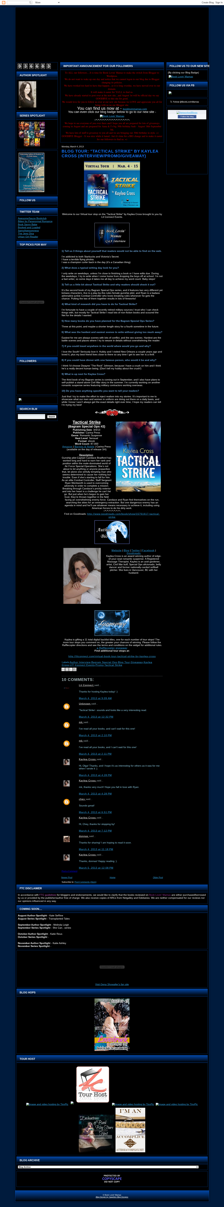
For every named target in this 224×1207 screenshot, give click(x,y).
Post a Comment (69, 871)
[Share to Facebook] (74, 669)
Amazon (67, 446)
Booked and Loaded (29, 227)
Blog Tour (124, 662)
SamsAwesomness (28, 230)
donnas (84, 836)
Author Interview (80, 662)
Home (112, 877)
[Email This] (63, 669)
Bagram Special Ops (104, 662)
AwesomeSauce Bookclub (32, 218)
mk (81, 722)
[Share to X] (71, 669)
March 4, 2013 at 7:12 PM (95, 830)
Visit (112, 984)
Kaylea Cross (88, 759)
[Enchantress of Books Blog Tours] (96, 1152)
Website (116, 550)
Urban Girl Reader (28, 236)
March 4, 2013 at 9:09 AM (95, 698)
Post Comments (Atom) (85, 882)
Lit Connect (86, 685)
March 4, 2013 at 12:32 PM (96, 716)
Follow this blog (187, 117)
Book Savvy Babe (27, 224)
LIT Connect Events (82, 665)
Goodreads (134, 553)
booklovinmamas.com (135, 108)
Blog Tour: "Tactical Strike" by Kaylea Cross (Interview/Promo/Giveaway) (110, 153)
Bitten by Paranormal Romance (35, 221)
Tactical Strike (113, 665)
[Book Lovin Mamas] (170, 94)
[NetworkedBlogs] (187, 112)
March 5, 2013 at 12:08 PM (96, 867)
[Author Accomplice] (130, 1152)
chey (82, 799)
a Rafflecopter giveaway (112, 647)
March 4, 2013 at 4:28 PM (95, 775)
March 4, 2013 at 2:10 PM (95, 735)
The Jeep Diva (26, 233)
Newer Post (66, 877)
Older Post (158, 877)
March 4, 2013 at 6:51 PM (95, 812)
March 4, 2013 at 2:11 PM (95, 753)
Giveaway (137, 662)
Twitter (135, 550)
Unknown (85, 703)
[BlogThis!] (67, 669)
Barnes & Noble (84, 446)
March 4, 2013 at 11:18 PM (96, 849)
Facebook (148, 550)
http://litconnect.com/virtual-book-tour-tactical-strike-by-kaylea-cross (112, 656)
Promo (100, 665)
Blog (126, 550)
